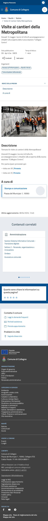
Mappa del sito (9, 517)
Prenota (17, 168)
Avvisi (3, 430)
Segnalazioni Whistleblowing (12, 475)
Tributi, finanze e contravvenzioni (14, 414)
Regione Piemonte (9, 2)
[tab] (19, 277)
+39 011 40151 (21, 470)
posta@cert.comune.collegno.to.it (17, 467)
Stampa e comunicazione (15, 188)
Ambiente (5, 390)
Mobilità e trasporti (8, 407)
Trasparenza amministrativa (12, 411)
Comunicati (5, 428)
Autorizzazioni (6, 394)
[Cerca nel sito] (44, 9)
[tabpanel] (24, 253)
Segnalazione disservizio (10, 484)
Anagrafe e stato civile (9, 392)
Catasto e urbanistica (9, 396)
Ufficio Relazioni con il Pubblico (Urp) (15, 464)
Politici (3, 377)
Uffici (3, 373)
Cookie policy (6, 494)
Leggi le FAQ (6, 479)
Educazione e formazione (10, 401)
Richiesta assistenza (9, 486)
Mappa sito (7, 515)
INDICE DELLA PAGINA (9, 83)
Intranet (4, 497)
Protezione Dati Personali (11, 492)
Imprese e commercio (9, 405)
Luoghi (3, 443)
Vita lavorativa (6, 416)
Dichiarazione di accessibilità (12, 490)
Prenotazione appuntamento (12, 481)
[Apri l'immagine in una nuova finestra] (24, 122)
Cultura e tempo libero (9, 399)
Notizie (4, 426)
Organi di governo (8, 369)
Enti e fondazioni (7, 375)
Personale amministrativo (11, 380)
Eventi (3, 441)
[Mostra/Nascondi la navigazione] (2, 9)
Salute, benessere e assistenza (13, 409)
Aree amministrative (9, 371)
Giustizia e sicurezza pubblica (12, 403)
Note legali (5, 499)
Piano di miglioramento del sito (25, 515)
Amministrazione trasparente (12, 488)
